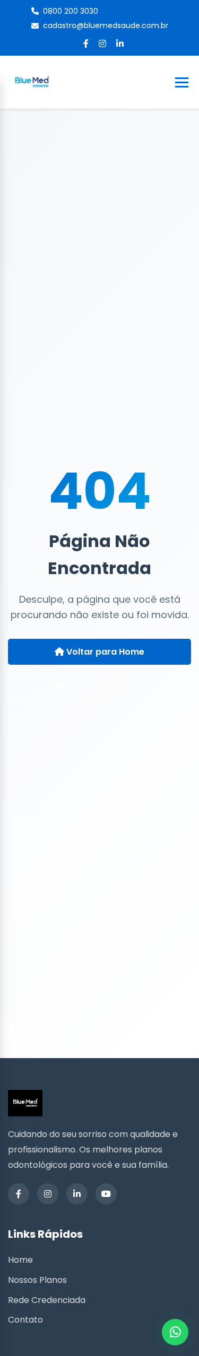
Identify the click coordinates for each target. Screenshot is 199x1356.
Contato (25, 1320)
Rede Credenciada (46, 1300)
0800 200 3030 (70, 11)
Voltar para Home (104, 652)
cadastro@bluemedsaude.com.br (105, 25)
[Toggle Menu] (181, 82)
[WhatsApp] (175, 1332)
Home (20, 1260)
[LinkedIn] (120, 44)
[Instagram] (102, 44)
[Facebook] (86, 44)
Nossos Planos (37, 1280)
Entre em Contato (104, 687)
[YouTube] (106, 1193)
